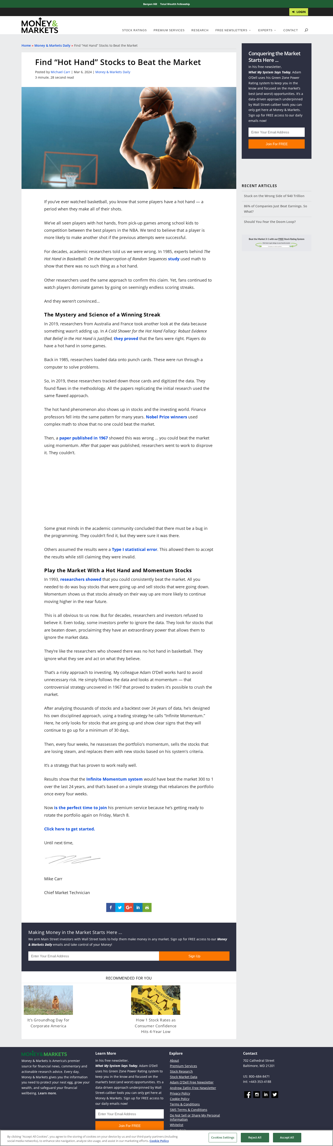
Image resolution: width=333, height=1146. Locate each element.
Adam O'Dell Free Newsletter (192, 1082)
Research (200, 30)
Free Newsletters (231, 30)
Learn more (47, 1093)
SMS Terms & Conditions (188, 1109)
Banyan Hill (150, 4)
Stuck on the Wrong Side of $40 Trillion (274, 196)
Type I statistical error (134, 549)
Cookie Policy (179, 1099)
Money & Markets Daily (52, 45)
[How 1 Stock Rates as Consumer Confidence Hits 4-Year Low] (155, 1000)
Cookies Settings (222, 1137)
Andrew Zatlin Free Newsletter (193, 1088)
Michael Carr (60, 72)
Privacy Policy (180, 1093)
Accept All (287, 1137)
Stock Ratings (134, 30)
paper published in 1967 (83, 438)
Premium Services (169, 30)
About (174, 1060)
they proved (126, 338)
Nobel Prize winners (166, 417)
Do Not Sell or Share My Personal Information (195, 1117)
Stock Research (181, 1071)
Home (26, 45)
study (173, 258)
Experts (265, 30)
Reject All (254, 1137)
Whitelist (176, 1125)
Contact (290, 30)
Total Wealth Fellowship (175, 4)
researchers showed (80, 579)
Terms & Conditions (185, 1104)
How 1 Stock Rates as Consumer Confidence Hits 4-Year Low (156, 1025)
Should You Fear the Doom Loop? (270, 222)
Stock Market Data (183, 1077)
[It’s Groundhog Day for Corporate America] (48, 1000)
